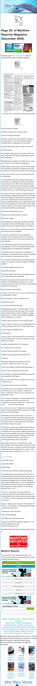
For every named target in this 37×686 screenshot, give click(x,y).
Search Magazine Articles (10, 606)
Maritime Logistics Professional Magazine (11, 675)
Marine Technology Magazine (21, 674)
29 (22, 68)
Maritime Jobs (28, 633)
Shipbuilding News (11, 625)
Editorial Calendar (18, 586)
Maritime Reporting (20, 627)
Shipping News (8, 627)
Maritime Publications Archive (11, 619)
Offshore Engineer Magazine (11, 657)
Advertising (18, 582)
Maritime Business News (27, 629)
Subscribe (18, 562)
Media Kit (18, 590)
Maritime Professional (16, 633)
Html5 (23, 56)
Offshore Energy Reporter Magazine (32, 675)
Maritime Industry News (25, 625)
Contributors (18, 579)
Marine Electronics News (12, 631)
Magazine (18, 566)
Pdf (14, 56)
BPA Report (18, 593)
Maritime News (10, 623)
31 (22, 125)
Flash (17, 56)
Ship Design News (12, 629)
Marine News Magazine (32, 657)
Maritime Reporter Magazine (21, 657)
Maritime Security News (23, 623)
